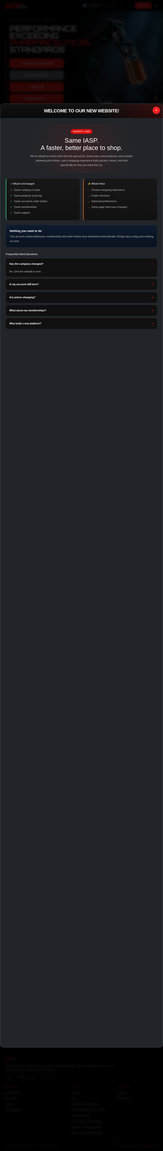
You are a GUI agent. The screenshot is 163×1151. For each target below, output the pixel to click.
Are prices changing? (22, 297)
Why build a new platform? (25, 323)
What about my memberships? (27, 310)
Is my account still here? (24, 284)
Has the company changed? (26, 264)
